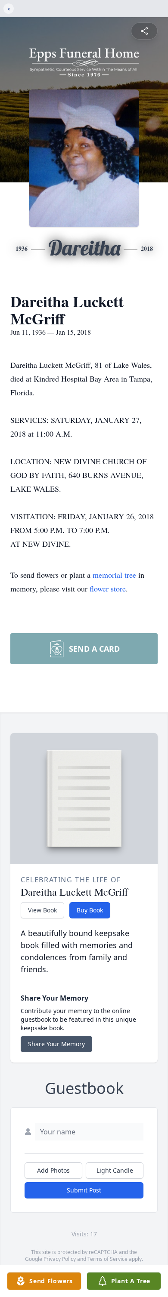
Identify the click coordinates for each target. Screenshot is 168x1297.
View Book (42, 910)
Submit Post (84, 1190)
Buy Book (90, 910)
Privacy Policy (60, 1259)
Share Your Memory (56, 1044)
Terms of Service (107, 1259)
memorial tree (114, 575)
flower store (108, 588)
